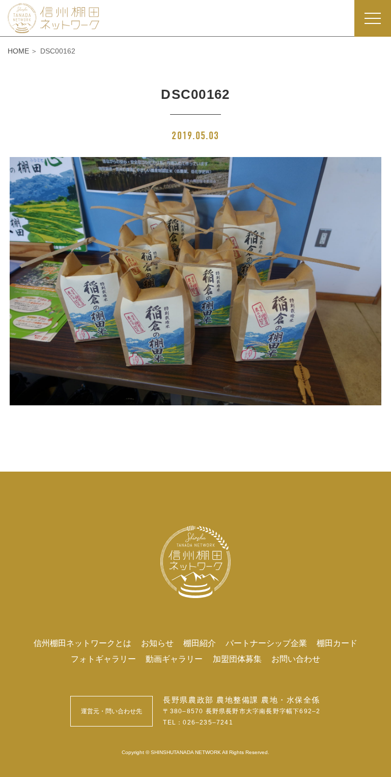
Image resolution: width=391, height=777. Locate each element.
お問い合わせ (295, 658)
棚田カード (337, 643)
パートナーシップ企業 (266, 643)
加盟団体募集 (237, 658)
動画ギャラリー (174, 658)
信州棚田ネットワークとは (82, 643)
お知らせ (157, 643)
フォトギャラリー (103, 658)
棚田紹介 (199, 643)
